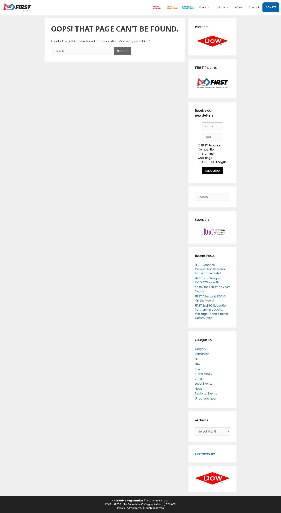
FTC (171, 7)
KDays (238, 7)
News (198, 389)
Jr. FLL (198, 379)
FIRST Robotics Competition (209, 148)
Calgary (200, 349)
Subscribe (212, 171)
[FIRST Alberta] (18, 7)
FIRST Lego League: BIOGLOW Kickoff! (208, 280)
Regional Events (206, 393)
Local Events (203, 384)
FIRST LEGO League (214, 162)
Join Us (220, 7)
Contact (254, 7)
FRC (186, 7)
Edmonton (202, 354)
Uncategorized (205, 399)
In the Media (203, 374)
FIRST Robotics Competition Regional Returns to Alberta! (210, 269)
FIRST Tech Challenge (206, 156)
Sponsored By (205, 454)
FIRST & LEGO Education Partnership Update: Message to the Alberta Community (211, 312)
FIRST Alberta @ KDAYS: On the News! (210, 299)
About (202, 7)
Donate (271, 7)
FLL (156, 7)
